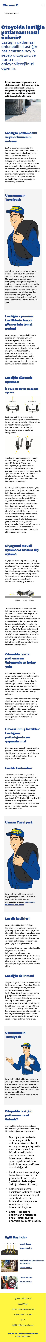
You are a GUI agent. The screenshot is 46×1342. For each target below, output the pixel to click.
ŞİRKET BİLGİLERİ (23, 1298)
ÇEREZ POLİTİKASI (23, 1314)
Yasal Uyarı (23, 1304)
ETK (23, 1320)
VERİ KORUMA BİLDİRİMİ (23, 1309)
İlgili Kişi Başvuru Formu (23, 1325)
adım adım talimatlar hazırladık (20, 903)
